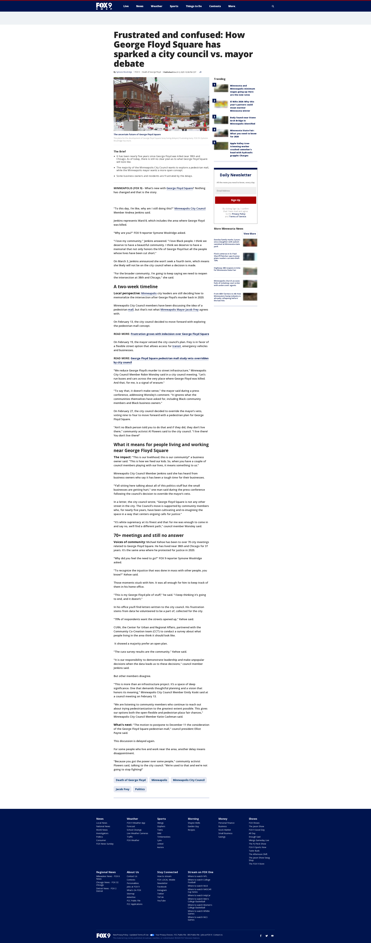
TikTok (160, 897)
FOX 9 (137, 72)
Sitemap (130, 893)
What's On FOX (134, 890)
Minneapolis (149, 293)
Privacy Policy (238, 213)
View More (250, 233)
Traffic (130, 836)
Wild (159, 833)
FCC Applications (134, 904)
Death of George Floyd (151, 72)
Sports (161, 818)
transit (176, 346)
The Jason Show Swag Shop (259, 859)
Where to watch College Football (199, 881)
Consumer (101, 840)
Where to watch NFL (197, 876)
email (272, 935)
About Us (133, 872)
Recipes (191, 829)
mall (131, 309)
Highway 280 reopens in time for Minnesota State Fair (227, 269)
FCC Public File (133, 900)
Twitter (160, 893)
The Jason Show (256, 826)
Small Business (225, 833)
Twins (160, 829)
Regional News (106, 872)
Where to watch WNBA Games (199, 912)
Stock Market (224, 829)
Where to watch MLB (198, 885)
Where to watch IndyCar (199, 895)
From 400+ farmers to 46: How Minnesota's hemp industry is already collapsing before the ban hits (227, 297)
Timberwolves (163, 836)
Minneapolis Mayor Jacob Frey (179, 309)
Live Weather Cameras (137, 833)
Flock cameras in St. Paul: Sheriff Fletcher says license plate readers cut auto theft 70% (227, 257)
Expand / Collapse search (273, 6)
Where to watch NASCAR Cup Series (199, 890)
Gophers (161, 826)
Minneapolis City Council (190, 208)
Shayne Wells (194, 822)
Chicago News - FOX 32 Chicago (107, 883)
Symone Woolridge (124, 72)
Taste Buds (254, 850)
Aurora (160, 847)
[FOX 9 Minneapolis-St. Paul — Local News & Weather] (105, 6)
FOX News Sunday (104, 843)
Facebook (162, 886)
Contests (131, 879)
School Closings (134, 829)
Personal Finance (226, 822)
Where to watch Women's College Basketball (200, 906)
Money (222, 818)
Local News (101, 822)
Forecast (131, 826)
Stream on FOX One (200, 872)
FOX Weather (133, 840)
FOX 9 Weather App (136, 822)
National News (103, 826)
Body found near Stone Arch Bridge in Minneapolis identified (243, 120)
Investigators (102, 833)
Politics (140, 789)
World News (102, 829)
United (160, 843)
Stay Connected (167, 872)
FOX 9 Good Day (257, 829)
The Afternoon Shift (258, 854)
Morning (193, 818)
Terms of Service (237, 216)
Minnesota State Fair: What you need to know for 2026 (243, 133)
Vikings (160, 822)
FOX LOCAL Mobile (166, 879)
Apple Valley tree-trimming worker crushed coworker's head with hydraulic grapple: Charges (241, 149)
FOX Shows (254, 822)
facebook (261, 935)
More (231, 6)
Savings (221, 836)
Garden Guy (193, 826)
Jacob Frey (122, 789)
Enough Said (254, 836)
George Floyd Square (180, 188)
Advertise (131, 897)
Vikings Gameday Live (259, 840)
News (99, 818)
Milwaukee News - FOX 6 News (108, 877)
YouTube (161, 900)
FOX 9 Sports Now (257, 847)
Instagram (162, 890)
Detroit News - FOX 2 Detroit (106, 889)
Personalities (133, 883)
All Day (252, 833)
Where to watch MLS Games (198, 918)
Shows (253, 818)
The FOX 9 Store (256, 863)
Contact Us (132, 876)
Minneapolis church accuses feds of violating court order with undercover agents (227, 283)
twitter (266, 935)
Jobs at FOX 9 (133, 886)
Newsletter (162, 883)
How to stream (164, 876)
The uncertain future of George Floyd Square (137, 134)
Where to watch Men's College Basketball (198, 900)
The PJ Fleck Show (257, 843)
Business (222, 826)
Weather (132, 818)
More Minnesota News (228, 228)
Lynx (159, 840)
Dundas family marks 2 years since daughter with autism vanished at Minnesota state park (227, 243)
